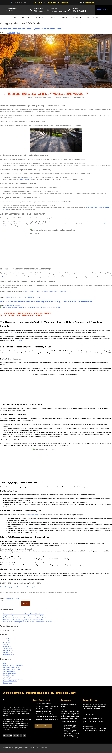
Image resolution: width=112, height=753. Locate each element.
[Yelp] (21, 735)
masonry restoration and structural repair (15, 712)
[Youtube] (10, 735)
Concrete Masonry (9, 671)
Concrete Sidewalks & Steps (45, 714)
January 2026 (7, 648)
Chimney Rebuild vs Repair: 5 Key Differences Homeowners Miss (23, 620)
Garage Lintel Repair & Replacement (47, 719)
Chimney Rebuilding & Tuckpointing (47, 706)
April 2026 (6, 645)
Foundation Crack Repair (43, 704)
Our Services (40, 17)
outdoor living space (26, 179)
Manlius (75, 725)
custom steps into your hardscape (10, 277)
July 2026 (6, 639)
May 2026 (6, 643)
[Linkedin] (17, 735)
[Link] (24, 735)
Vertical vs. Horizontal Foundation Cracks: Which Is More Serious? (23, 614)
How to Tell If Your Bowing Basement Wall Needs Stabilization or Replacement (27, 622)
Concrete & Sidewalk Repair (12, 669)
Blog (4, 663)
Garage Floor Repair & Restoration (46, 716)
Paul (18, 33)
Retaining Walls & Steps (43, 711)
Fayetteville (67, 725)
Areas (53, 17)
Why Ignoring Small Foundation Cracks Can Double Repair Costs (23, 616)
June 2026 (6, 641)
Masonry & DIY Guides (34, 297)
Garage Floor (7, 677)
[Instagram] (7, 735)
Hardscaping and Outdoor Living (16, 297)
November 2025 (8, 650)
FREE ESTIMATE (103, 10)
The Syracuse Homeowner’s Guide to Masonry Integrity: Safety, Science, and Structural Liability (46, 301)
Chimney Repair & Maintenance (13, 665)
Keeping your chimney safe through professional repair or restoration (41, 432)
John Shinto (25, 719)
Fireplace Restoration (9, 673)
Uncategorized (7, 683)
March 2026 (7, 646)
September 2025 (8, 654)
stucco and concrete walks (11, 500)
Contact (96, 17)
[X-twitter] (14, 735)
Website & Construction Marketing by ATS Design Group (15, 749)
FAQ (87, 17)
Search (2, 600)
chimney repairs (19, 340)
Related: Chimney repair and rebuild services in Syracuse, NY (17, 587)
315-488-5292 (90, 2)
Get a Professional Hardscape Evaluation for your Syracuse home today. (45, 291)
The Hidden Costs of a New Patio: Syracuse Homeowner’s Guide (30, 29)
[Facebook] (4, 735)
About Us (25, 17)
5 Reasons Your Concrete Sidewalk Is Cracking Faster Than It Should (24, 618)
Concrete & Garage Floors (11, 667)
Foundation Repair (9, 675)
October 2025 (7, 652)
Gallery (64, 17)
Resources (75, 17)
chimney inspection (32, 515)
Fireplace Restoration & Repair (45, 709)
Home (16, 17)
